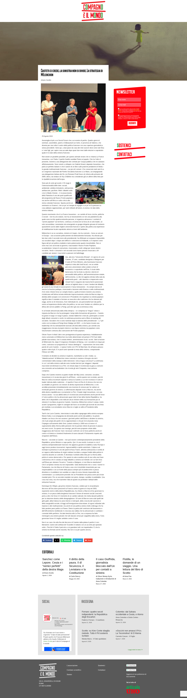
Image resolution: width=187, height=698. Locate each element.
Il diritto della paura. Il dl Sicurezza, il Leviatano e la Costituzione (77, 566)
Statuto (69, 674)
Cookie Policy (131, 670)
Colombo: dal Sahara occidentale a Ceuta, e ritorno (129, 612)
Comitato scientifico (74, 670)
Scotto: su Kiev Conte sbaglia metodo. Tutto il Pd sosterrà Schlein (96, 633)
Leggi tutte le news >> (135, 649)
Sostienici (101, 665)
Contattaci (101, 670)
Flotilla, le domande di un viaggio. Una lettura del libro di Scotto (133, 566)
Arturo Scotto (47, 641)
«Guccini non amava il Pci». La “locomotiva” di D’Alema (129, 631)
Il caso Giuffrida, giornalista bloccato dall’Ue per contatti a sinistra (105, 566)
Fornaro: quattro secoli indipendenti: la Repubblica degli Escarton (94, 614)
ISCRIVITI (132, 123)
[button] (47, 540)
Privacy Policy (131, 665)
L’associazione (72, 665)
